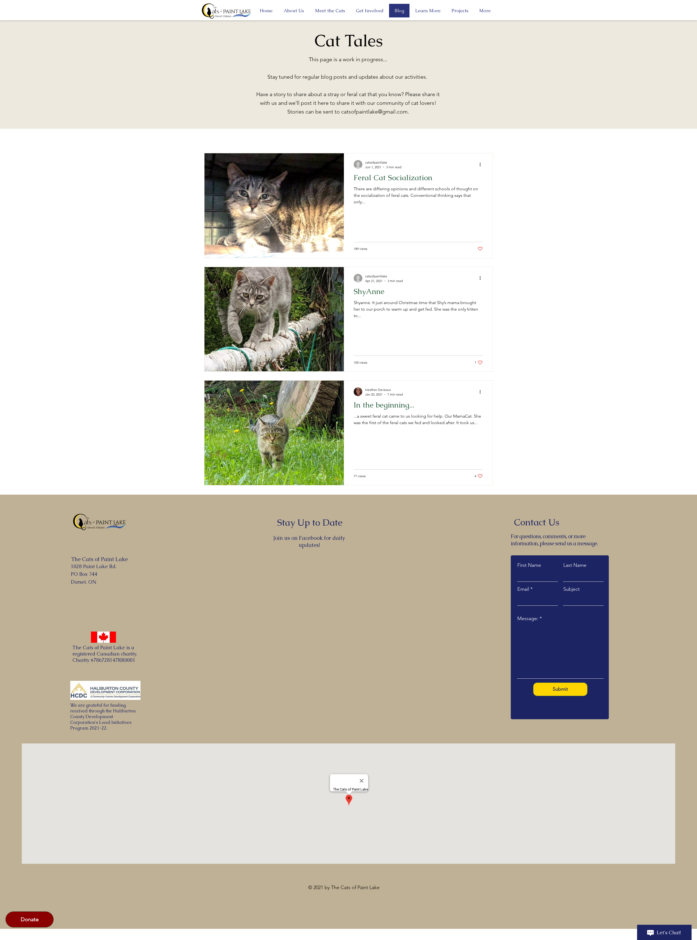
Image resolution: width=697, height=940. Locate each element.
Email (523, 589)
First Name (529, 565)
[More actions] (482, 164)
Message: (527, 618)
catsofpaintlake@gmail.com (374, 111)
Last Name (574, 565)
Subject (571, 589)
